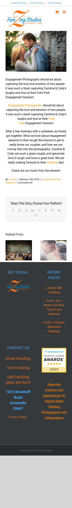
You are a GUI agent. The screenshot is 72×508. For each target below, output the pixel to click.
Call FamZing (54, 3)
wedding (52, 162)
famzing (12, 179)
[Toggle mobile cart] (57, 12)
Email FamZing (18, 3)
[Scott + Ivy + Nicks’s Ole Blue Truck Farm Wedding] (53, 250)
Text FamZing (37, 3)
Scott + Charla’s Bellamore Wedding (54, 327)
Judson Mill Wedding (54, 290)
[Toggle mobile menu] (64, 12)
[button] (8, 250)
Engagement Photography (25, 105)
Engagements (49, 179)
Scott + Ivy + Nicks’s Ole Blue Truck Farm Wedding (54, 307)
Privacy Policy (18, 417)
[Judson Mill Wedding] (19, 250)
